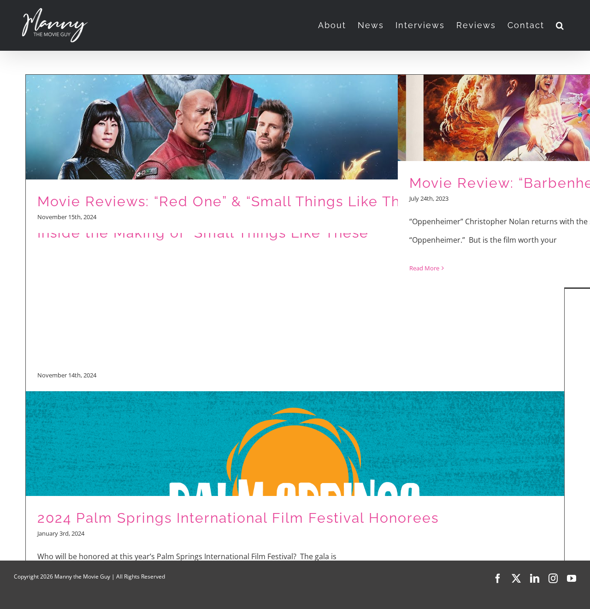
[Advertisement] (295, 304)
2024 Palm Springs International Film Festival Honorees (238, 518)
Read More (424, 268)
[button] (560, 25)
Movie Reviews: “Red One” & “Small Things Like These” (234, 201)
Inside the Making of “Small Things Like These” (205, 233)
